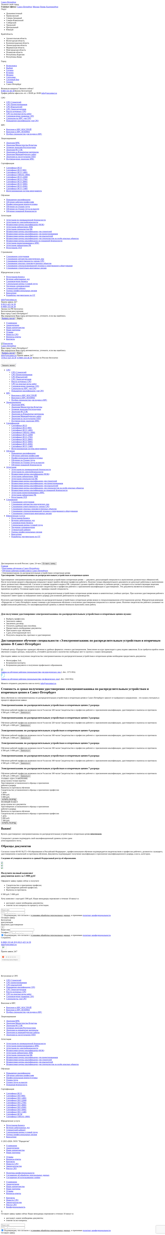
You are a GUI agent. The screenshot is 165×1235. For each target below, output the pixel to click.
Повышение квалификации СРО (20, 987)
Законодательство (14, 1166)
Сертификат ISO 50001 (16, 1109)
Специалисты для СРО (16, 999)
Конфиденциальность (15, 1207)
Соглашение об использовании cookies (23, 1177)
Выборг (9, 68)
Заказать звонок (8, 365)
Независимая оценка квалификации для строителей (29, 231)
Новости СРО (12, 334)
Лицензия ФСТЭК (14, 150)
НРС (8, 393)
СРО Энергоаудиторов (16, 109)
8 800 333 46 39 (7, 91)
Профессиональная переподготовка (22, 204)
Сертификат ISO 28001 (16, 1105)
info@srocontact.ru (49, 93)
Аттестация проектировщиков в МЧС (22, 243)
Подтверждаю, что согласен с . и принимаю (57, 915)
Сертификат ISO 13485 (16, 1112)
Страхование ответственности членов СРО (25, 261)
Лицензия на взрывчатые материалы (22, 1030)
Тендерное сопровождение (18, 286)
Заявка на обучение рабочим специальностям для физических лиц (30, 679)
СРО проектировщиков (16, 982)
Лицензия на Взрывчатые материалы (22, 152)
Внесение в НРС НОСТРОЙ (18, 129)
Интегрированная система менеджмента (24, 191)
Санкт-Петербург (8, 2)
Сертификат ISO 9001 (15, 1096)
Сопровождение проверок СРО (20, 116)
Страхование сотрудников (17, 256)
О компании (11, 323)
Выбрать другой (8, 318)
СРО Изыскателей (14, 107)
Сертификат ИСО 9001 (16, 170)
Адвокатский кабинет (16, 288)
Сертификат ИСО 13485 (17, 188)
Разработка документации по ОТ (20, 295)
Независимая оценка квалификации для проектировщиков (32, 234)
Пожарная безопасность (16, 1085)
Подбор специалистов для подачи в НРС (24, 134)
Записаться (25, 713)
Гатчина (9, 70)
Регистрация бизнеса (15, 277)
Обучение (10, 451)
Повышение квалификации (18, 200)
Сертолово (11, 77)
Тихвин (9, 82)
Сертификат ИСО (14, 168)
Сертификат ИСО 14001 (17, 172)
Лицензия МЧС (13, 143)
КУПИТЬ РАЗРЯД (9, 799)
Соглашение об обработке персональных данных (27, 1175)
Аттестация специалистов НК (19, 229)
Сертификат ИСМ (14, 1114)
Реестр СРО (11, 1168)
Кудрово (10, 72)
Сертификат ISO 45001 (16, 1107)
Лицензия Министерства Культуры (21, 145)
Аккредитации (12, 325)
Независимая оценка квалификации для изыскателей (29, 236)
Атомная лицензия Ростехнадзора (21, 147)
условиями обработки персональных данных (50, 915)
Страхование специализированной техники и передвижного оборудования (39, 266)
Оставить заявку (49, 564)
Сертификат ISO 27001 (16, 1103)
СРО (8, 370)
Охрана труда (12, 1080)
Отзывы (9, 332)
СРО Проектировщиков (16, 104)
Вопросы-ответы (13, 337)
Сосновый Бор (12, 79)
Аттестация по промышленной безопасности (26, 220)
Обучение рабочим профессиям (20, 202)
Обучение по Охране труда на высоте (22, 209)
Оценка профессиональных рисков (21, 291)
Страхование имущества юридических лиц (25, 259)
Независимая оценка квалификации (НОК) (25, 224)
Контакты (10, 339)
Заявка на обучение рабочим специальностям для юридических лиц (31, 672)
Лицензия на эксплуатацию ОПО (21, 157)
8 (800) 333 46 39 (8, 306)
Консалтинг (11, 293)
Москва (36, 7)
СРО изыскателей (14, 985)
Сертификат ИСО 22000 (17, 177)
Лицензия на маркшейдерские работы (23, 1032)
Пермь (43, 7)
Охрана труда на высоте (16, 1082)
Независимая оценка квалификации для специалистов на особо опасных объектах (42, 238)
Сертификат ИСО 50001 (17, 184)
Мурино (9, 75)
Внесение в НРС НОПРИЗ (18, 132)
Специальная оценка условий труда (22, 284)
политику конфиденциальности (97, 915)
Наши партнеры (13, 330)
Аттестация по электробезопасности (22, 222)
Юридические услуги (15, 516)
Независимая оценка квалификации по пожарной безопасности (34, 241)
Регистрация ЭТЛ (14, 248)
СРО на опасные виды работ (18, 114)
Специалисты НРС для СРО (18, 118)
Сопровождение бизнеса (17, 281)
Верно (19, 318)
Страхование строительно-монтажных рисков (26, 268)
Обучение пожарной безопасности (21, 211)
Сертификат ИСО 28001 (17, 182)
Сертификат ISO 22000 (16, 1100)
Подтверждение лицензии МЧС (20, 159)
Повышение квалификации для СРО (22, 121)
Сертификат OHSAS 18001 (18, 175)
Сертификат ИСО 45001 (17, 186)
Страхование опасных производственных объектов (28, 263)
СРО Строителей (13, 102)
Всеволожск (11, 66)
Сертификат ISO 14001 (16, 1098)
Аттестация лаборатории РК (18, 245)
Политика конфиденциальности (20, 1173)
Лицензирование (13, 402)
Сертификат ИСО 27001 (17, 179)
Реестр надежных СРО (16, 111)
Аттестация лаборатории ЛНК (19, 227)
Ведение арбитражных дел (18, 279)
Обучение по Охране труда (18, 206)
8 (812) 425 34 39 (8, 304)
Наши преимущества (15, 327)
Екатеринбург (52, 7)
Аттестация (11, 467)
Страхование (12, 499)
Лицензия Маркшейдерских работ (21, 154)
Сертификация (12, 423)
